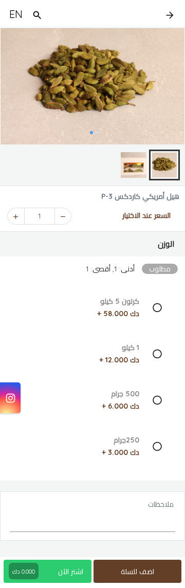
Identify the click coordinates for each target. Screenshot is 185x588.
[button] (92, 244)
